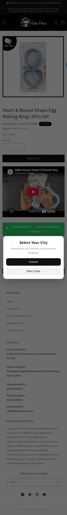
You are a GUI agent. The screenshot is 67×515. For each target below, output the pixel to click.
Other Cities (33, 271)
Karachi (33, 261)
